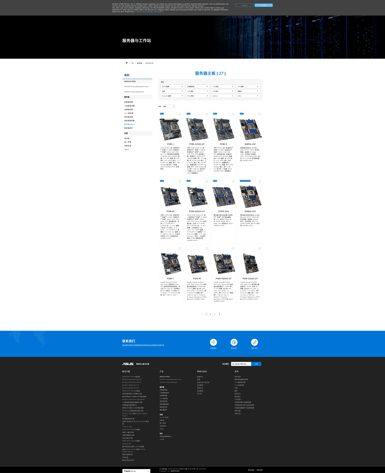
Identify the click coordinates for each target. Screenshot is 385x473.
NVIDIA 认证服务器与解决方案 (132, 411)
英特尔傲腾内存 (127, 454)
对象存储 (127, 146)
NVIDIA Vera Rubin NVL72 (131, 379)
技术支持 (238, 376)
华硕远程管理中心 (166, 436)
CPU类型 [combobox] (215, 86)
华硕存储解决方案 (128, 435)
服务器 (139, 63)
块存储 (126, 138)
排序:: (160, 106)
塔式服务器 (128, 117)
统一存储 (127, 142)
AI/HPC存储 (164, 417)
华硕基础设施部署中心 (129, 405)
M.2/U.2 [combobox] (215, 96)
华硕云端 (125, 457)
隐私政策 (251, 470)
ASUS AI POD (130, 81)
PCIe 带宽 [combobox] (190, 96)
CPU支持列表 (239, 385)
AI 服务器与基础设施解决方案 (132, 402)
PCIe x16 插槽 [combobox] (166, 96)
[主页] (126, 63)
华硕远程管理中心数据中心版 (132, 393)
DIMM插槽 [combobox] (165, 86)
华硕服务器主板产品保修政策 (244, 405)
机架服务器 (128, 102)
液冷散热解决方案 (128, 419)
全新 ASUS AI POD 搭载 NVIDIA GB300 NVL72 (133, 450)
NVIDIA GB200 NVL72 (130, 385)
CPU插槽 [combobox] (241, 86)
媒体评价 (200, 388)
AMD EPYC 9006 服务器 (131, 376)
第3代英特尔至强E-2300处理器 (133, 446)
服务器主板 (128, 124)
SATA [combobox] (239, 96)
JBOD (126, 149)
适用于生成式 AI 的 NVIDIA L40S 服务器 (135, 423)
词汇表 (199, 393)
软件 (161, 433)
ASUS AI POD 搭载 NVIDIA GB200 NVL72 (134, 415)
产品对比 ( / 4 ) (130, 471)
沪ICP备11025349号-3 (189, 469)
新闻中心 (200, 376)
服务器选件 (128, 128)
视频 (198, 379)
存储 (126, 133)
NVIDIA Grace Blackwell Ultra (136, 86)
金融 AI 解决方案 (128, 432)
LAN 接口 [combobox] (215, 91)
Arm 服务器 (128, 113)
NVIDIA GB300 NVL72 (130, 388)
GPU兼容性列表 (240, 382)
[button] (380, 331)
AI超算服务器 (129, 106)
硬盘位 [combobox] (240, 91)
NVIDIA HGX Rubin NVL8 (131, 382)
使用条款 (260, 470)
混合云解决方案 (127, 438)
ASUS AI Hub (127, 426)
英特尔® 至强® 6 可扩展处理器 (133, 408)
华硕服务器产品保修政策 (243, 402)
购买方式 (238, 393)
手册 (236, 388)
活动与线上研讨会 (203, 382)
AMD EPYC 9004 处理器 (131, 429)
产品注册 (238, 399)
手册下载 (238, 413)
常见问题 (238, 411)
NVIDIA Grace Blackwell (134, 92)
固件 (236, 391)
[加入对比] (180, 114)
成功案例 (200, 385)
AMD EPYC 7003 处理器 (131, 441)
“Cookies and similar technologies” (149, 11)
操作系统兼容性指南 (241, 379)
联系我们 (238, 396)
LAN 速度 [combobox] (190, 91)
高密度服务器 (129, 121)
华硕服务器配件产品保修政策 (244, 408)
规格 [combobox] (163, 91)
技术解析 (200, 391)
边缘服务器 (128, 109)
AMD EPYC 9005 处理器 (131, 391)
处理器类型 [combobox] (190, 86)
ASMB (162, 439)
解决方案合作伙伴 (128, 460)
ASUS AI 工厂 (127, 444)
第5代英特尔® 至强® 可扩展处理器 (134, 396)
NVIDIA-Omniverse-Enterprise (133, 399)
